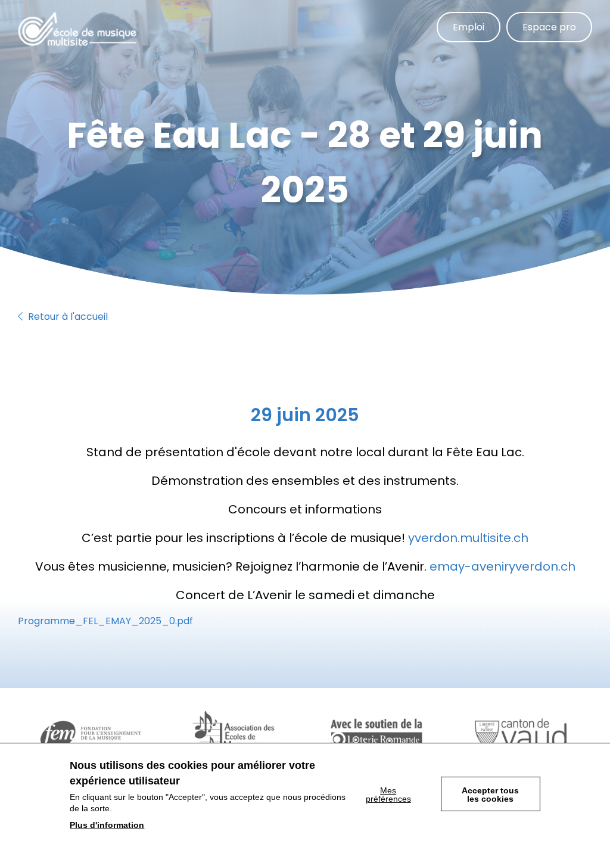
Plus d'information (107, 825)
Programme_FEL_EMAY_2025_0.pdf (105, 621)
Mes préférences (388, 794)
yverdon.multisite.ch (468, 538)
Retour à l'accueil (67, 316)
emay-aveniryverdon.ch (502, 566)
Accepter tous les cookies (490, 794)
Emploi (468, 27)
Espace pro (549, 27)
